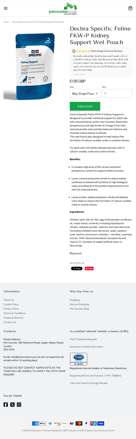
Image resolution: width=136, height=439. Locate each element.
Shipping (75, 299)
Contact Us (10, 322)
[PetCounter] (63, 8)
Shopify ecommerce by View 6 (99, 430)
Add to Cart (85, 106)
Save (90, 268)
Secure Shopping (79, 304)
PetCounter (35, 430)
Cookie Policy (11, 304)
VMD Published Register (83, 339)
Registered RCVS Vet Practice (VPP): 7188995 (95, 375)
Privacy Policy (11, 308)
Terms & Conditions (15, 313)
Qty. (104, 87)
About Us (9, 299)
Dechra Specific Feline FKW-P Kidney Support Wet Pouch (38, 22)
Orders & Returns (13, 317)
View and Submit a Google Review (89, 383)
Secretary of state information (86, 346)
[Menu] (14, 8)
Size (72, 87)
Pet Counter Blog (79, 308)
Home (6, 22)
